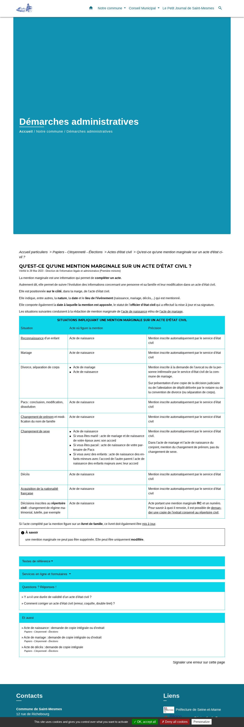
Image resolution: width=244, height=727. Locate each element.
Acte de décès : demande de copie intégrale (53, 647)
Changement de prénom (37, 416)
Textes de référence (36, 561)
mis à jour (148, 524)
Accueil (26, 131)
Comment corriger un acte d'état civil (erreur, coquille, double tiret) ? (69, 603)
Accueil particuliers (34, 252)
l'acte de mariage (171, 311)
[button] (91, 8)
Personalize (201, 721)
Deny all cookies (176, 721)
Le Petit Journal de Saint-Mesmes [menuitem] (188, 8)
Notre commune (49, 131)
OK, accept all (146, 721)
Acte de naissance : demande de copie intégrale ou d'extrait (64, 627)
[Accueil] (40, 8)
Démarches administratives (90, 131)
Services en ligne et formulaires (45, 574)
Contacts (29, 695)
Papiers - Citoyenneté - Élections (78, 252)
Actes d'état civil (120, 252)
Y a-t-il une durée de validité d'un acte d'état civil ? (58, 597)
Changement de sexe (35, 431)
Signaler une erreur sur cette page (199, 662)
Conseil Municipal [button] (143, 8)
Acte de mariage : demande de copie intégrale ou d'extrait (62, 637)
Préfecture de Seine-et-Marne (198, 710)
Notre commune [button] (110, 8)
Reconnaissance (32, 338)
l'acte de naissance (134, 311)
